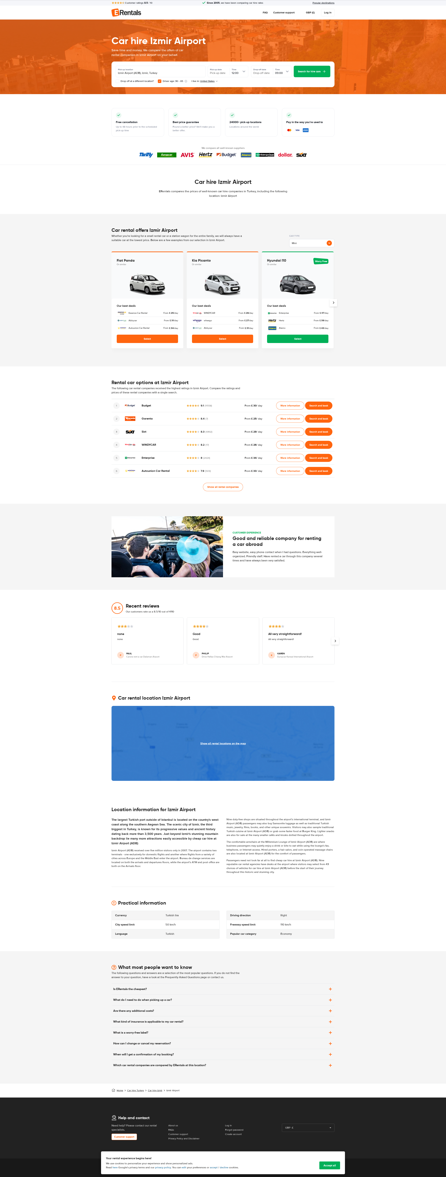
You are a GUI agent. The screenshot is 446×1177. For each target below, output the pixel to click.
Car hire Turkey (135, 1090)
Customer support (284, 12)
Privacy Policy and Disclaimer (183, 1138)
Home (120, 1090)
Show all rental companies (223, 487)
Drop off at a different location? (137, 81)
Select (147, 339)
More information (290, 405)
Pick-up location (125, 69)
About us (173, 1125)
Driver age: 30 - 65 (173, 81)
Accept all (330, 1165)
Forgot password (234, 1129)
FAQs (171, 1129)
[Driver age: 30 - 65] (159, 81)
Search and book (318, 405)
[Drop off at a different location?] (117, 81)
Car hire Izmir (155, 1090)
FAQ (265, 12)
